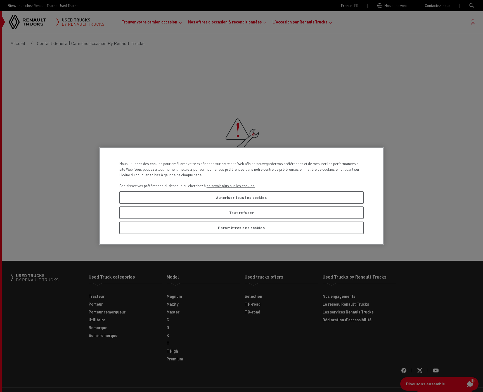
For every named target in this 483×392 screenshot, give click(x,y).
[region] (241, 196)
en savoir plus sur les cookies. (231, 185)
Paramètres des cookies (241, 227)
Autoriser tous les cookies (241, 197)
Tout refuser (241, 212)
